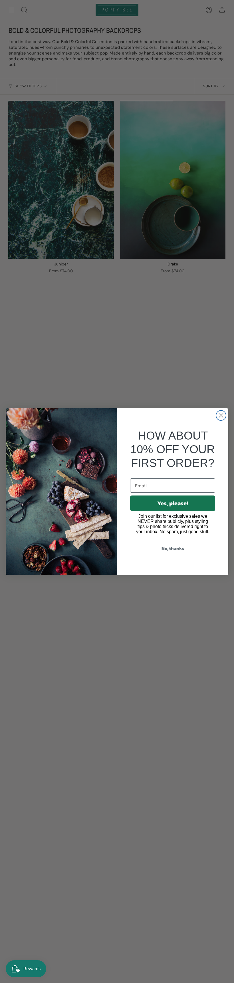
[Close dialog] (221, 415)
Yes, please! (172, 503)
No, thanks (173, 548)
